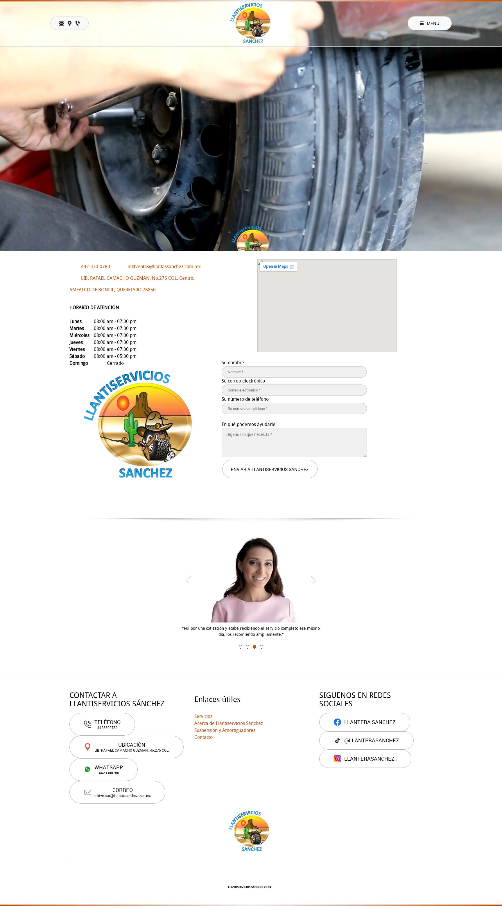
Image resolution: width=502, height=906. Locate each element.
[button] (188, 579)
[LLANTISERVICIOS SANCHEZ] (251, 23)
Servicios (203, 716)
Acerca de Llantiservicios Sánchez (228, 723)
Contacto (203, 737)
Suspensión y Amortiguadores (224, 730)
